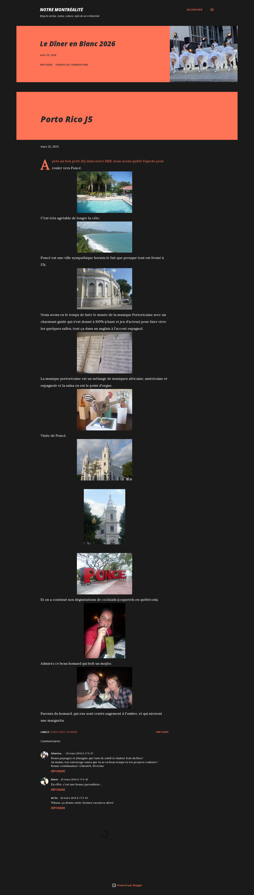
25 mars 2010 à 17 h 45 (74, 779)
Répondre (58, 771)
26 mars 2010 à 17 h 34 (74, 798)
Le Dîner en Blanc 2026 (77, 43)
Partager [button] (46, 64)
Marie (54, 779)
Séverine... (57, 753)
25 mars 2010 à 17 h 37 (79, 753)
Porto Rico (57, 732)
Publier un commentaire (72, 64)
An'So (54, 798)
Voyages (72, 732)
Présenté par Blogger (129, 885)
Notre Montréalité (61, 9)
